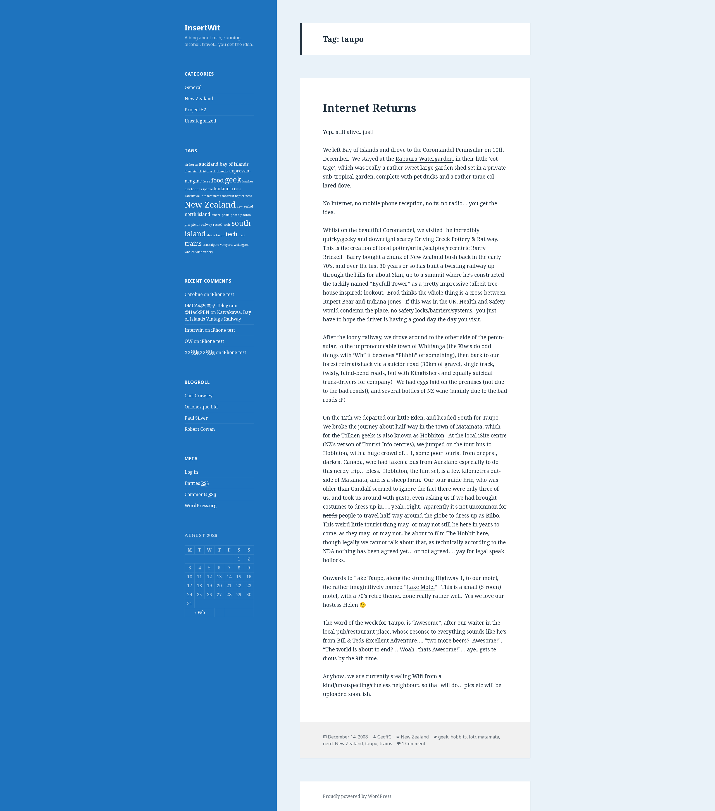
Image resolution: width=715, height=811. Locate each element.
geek (233, 180)
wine (199, 252)
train (242, 235)
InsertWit (202, 27)
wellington (241, 245)
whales (189, 252)
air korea (191, 165)
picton (195, 225)
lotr (203, 196)
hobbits (196, 189)
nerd (249, 196)
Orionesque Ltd (201, 407)
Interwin (194, 330)
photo (235, 215)
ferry (206, 181)
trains (193, 243)
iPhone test (222, 294)
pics (187, 225)
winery (208, 252)
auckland (208, 164)
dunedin (222, 171)
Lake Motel (421, 587)
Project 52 (195, 110)
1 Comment (413, 743)
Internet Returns (369, 107)
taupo (220, 235)
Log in (191, 472)
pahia (226, 215)
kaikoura (223, 189)
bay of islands (234, 164)
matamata (214, 196)
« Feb (199, 612)
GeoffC (384, 737)
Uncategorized (200, 121)
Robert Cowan (200, 429)
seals (226, 225)
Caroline (194, 294)
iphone (208, 189)
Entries (197, 483)
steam (211, 235)
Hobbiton (432, 435)
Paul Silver (196, 418)
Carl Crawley (199, 396)
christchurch (207, 171)
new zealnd (245, 206)
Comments (200, 494)
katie (237, 189)
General (193, 87)
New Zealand (199, 98)
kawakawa (192, 196)
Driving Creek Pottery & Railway (456, 239)
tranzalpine (211, 245)
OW (189, 341)
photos (245, 215)
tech (231, 234)
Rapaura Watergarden (424, 158)
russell (217, 225)
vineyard (226, 245)
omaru (216, 215)
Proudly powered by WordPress (357, 796)
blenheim (191, 171)
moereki (228, 196)
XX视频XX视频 (200, 352)
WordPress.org (201, 505)
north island (197, 214)
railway (206, 225)
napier (239, 196)
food (217, 180)
